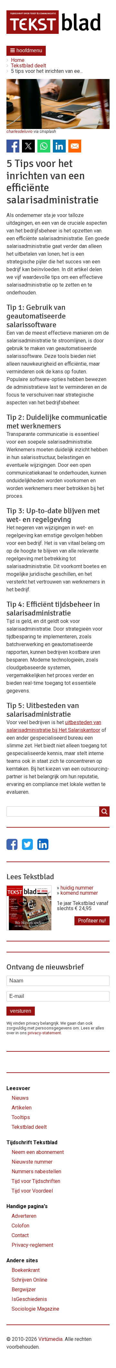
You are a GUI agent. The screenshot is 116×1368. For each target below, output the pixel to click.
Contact (20, 1235)
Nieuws (20, 1098)
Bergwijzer (24, 1289)
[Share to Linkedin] (59, 146)
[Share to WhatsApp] (43, 146)
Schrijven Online (29, 1280)
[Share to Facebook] (12, 146)
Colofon (20, 1226)
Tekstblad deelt (28, 66)
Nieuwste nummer (32, 1162)
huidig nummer (77, 888)
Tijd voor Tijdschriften (36, 1181)
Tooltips (21, 1117)
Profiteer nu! (92, 921)
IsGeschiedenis (29, 1299)
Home (17, 60)
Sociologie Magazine (35, 1309)
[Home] (58, 22)
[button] (26, 51)
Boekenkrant (26, 1270)
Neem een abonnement (38, 1152)
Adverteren (24, 1216)
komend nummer (79, 893)
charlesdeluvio (19, 131)
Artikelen (22, 1108)
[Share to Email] (74, 146)
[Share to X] (28, 146)
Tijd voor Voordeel (32, 1191)
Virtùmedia (50, 1339)
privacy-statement (44, 1032)
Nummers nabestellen (36, 1171)
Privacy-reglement (32, 1245)
